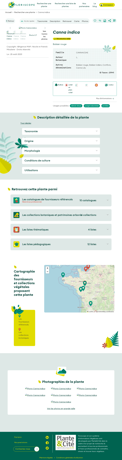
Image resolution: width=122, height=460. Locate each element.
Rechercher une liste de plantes (65, 4)
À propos (18, 437)
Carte (76, 21)
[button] (45, 28)
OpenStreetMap (101, 311)
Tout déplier (25, 123)
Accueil (8, 12)
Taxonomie (42, 21)
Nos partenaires (84, 4)
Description (55, 21)
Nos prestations (20, 442)
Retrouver (67, 21)
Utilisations (31, 170)
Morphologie (32, 150)
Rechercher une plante (44, 4)
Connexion (108, 5)
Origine (28, 141)
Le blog (95, 4)
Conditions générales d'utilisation (69, 458)
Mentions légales (46, 458)
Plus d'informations (104, 98)
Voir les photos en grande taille (61, 408)
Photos (85, 21)
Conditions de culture (37, 160)
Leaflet (90, 311)
